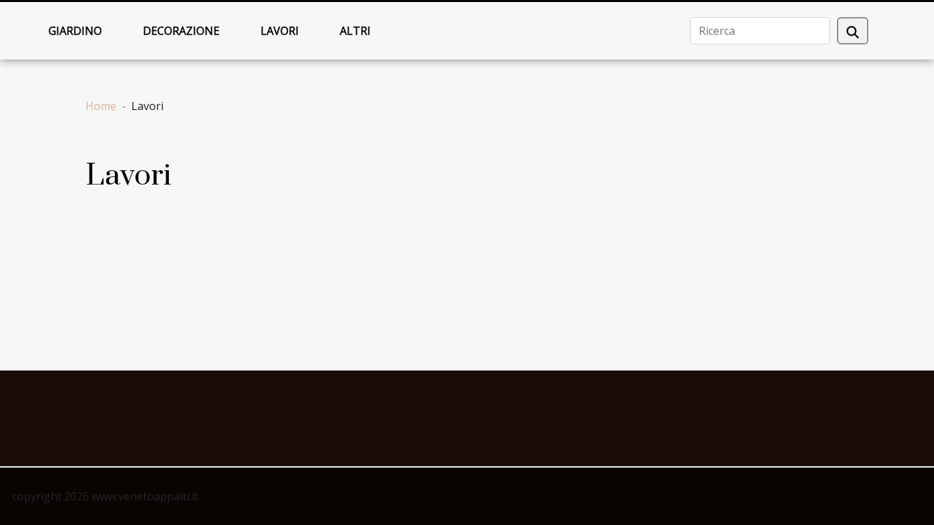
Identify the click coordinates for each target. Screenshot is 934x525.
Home (100, 105)
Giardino (75, 30)
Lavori (280, 30)
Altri (355, 30)
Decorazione (181, 30)
